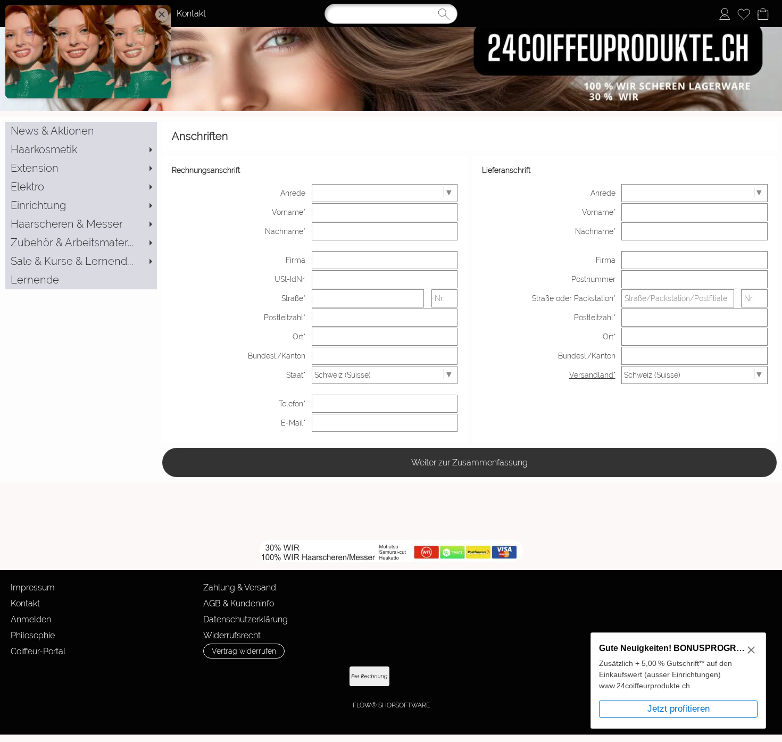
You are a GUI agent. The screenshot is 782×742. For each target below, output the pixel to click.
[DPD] (203, 676)
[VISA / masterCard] (452, 676)
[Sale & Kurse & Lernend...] (81, 261)
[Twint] (535, 676)
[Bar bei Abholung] (286, 676)
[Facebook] (143, 511)
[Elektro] (81, 187)
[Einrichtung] (81, 205)
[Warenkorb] (763, 14)
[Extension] (81, 168)
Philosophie (33, 635)
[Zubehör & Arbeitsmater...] (81, 243)
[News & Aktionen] (81, 131)
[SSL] (245, 676)
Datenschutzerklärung (245, 619)
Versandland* (592, 375)
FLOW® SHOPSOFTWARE (391, 705)
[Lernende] (81, 280)
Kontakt (191, 14)
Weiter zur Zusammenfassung (469, 462)
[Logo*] (391, 31)
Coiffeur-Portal (38, 651)
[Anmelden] (724, 14)
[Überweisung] (328, 676)
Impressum (33, 587)
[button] (49, 511)
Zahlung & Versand (239, 587)
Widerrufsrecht (232, 635)
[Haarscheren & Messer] (81, 224)
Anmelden (31, 619)
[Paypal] (411, 676)
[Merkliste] (744, 14)
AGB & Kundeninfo (238, 603)
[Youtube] (172, 511)
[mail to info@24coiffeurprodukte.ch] (115, 511)
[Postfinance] (494, 676)
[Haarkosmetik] (81, 149)
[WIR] (201, 511)
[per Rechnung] (369, 676)
